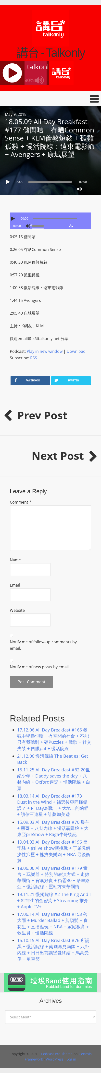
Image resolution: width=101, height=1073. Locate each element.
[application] (50, 181)
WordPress (54, 1059)
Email (15, 585)
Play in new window (45, 351)
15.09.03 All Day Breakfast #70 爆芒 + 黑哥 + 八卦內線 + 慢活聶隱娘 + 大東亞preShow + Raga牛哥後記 (53, 828)
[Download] (70, 225)
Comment (20, 502)
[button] (50, 98)
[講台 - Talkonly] (50, 43)
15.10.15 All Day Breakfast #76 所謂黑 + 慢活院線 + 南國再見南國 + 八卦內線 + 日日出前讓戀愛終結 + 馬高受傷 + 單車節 (53, 949)
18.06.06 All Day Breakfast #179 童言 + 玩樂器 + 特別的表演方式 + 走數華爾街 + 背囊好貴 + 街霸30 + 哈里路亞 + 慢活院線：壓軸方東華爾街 (53, 877)
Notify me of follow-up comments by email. (43, 645)
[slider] (39, 225)
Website (17, 610)
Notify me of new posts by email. (40, 667)
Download (76, 351)
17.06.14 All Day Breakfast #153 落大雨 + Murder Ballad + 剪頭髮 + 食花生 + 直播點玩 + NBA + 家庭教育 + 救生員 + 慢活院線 (53, 923)
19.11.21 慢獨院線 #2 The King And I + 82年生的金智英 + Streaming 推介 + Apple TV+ (54, 900)
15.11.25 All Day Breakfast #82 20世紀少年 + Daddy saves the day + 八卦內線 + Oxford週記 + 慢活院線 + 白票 (53, 779)
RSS (33, 358)
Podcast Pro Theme (57, 1053)
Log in (71, 1059)
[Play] (8, 182)
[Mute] (79, 189)
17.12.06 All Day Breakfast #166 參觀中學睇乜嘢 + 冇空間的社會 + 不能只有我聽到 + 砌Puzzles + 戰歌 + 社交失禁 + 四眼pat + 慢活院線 (54, 739)
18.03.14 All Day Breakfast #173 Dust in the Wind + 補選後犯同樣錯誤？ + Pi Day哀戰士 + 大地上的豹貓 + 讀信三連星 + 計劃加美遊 (52, 805)
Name (15, 560)
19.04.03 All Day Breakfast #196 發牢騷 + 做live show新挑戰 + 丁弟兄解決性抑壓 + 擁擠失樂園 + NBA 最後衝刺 (53, 851)
